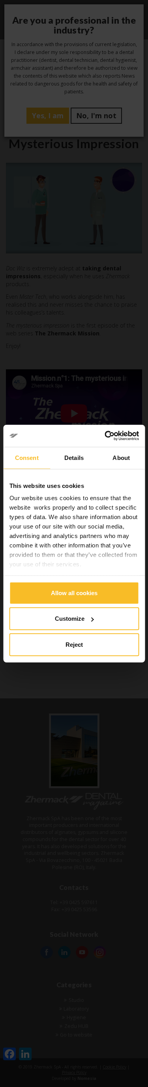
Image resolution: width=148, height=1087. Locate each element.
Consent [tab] (27, 457)
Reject (74, 644)
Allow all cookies (74, 592)
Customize (69, 618)
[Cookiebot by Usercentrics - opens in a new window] (105, 436)
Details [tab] (74, 457)
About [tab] (121, 457)
